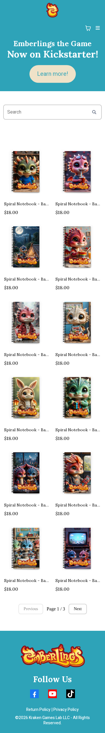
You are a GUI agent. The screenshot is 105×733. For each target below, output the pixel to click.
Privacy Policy (66, 710)
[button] (97, 28)
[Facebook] (34, 694)
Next (78, 609)
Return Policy (38, 710)
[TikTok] (71, 694)
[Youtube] (52, 694)
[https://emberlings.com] (52, 10)
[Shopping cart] (88, 28)
